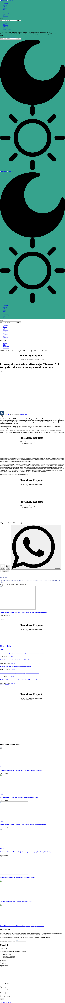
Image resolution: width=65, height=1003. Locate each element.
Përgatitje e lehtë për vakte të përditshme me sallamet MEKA (17, 877)
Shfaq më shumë (11, 37)
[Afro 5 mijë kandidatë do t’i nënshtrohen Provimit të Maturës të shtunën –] (14, 765)
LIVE (1, 649)
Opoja (25, 414)
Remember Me (6, 996)
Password (2, 993)
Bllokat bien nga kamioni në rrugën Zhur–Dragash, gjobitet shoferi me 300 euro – (23, 612)
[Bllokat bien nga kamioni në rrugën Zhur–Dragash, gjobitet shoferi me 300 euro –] (18, 609)
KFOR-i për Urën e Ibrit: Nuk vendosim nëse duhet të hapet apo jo (15, 666)
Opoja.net (6, 414)
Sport (12, 656)
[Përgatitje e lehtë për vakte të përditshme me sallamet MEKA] (14, 874)
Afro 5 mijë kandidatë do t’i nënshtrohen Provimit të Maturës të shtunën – (17, 659)
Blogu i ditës (5, 646)
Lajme (22, 414)
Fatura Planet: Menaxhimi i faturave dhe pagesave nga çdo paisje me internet (22, 926)
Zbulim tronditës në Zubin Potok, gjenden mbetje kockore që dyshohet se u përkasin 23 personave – (23, 679)
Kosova (13, 663)
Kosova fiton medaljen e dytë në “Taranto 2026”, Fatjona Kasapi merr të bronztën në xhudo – (22, 653)
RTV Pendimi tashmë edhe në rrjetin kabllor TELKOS (16, 901)
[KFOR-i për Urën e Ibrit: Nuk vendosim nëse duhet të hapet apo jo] (14, 792)
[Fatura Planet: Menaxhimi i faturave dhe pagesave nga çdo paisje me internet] (14, 922)
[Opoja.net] (6, 0)
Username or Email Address (7, 990)
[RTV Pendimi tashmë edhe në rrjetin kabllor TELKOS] (14, 898)
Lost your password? (5, 1002)
